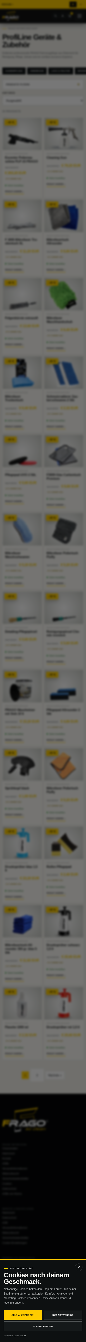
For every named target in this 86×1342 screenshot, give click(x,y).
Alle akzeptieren (22, 1315)
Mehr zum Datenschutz (15, 1335)
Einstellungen (43, 1326)
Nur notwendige (62, 1315)
